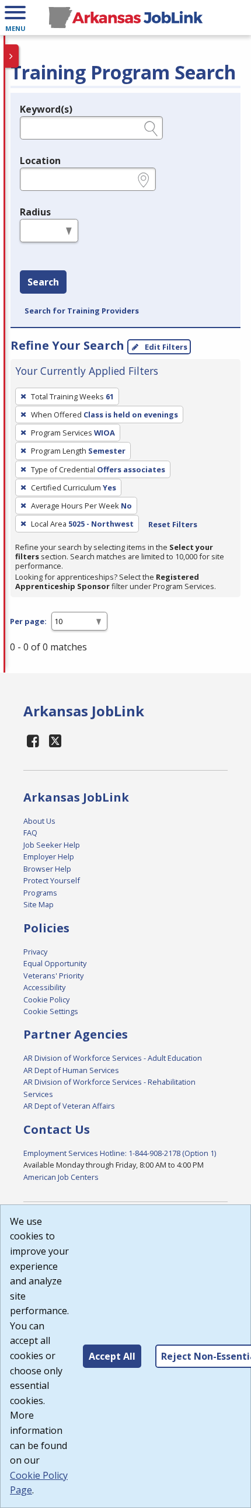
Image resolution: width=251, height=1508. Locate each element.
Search (43, 282)
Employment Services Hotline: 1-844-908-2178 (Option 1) (119, 1153)
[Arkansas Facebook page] (33, 740)
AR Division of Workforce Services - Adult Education (112, 1058)
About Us (39, 821)
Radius (35, 212)
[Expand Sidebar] (12, 56)
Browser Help (47, 868)
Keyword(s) (46, 109)
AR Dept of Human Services (71, 1070)
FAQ (30, 832)
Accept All (112, 1356)
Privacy (35, 951)
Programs (40, 892)
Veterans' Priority (53, 975)
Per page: (28, 621)
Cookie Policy (46, 999)
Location (40, 160)
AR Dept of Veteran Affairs (69, 1105)
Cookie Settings (50, 1011)
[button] (15, 17)
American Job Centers (61, 1177)
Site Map (38, 904)
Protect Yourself (51, 880)
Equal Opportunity (54, 963)
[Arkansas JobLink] (125, 17)
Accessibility (44, 987)
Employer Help (48, 856)
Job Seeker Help (51, 845)
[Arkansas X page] (56, 740)
